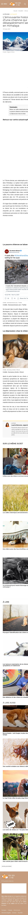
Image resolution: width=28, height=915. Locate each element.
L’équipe (10, 910)
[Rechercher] (25, 4)
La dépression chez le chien (18, 113)
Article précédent (6, 866)
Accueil (15, 10)
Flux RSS (20, 912)
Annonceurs (17, 910)
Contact (14, 912)
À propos (4, 910)
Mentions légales (6, 912)
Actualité (21, 10)
